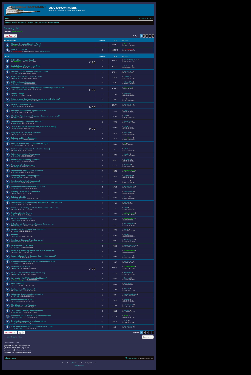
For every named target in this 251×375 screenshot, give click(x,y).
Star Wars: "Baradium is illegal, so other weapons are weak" (35, 116)
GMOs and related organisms (23, 82)
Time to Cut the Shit (19, 49)
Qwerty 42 (16, 307)
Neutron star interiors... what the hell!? (26, 77)
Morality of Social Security (22, 213)
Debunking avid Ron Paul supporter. (26, 176)
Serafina (126, 197)
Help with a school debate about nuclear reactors (31, 316)
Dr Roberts (16, 161)
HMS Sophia (17, 268)
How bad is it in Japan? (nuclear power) (27, 240)
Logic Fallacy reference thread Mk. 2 (25, 66)
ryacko (126, 148)
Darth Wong (17, 61)
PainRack (127, 132)
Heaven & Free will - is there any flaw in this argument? (33, 256)
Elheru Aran (127, 121)
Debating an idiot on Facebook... (24, 138)
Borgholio (127, 93)
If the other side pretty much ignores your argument (32, 326)
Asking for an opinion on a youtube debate (28, 111)
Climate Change (17, 94)
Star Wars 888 (17, 317)
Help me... (15, 235)
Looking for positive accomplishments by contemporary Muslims (37, 88)
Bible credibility (17, 284)
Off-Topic (38, 46)
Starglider (127, 154)
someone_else (17, 188)
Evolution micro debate (20, 267)
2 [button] (144, 36)
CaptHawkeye (17, 177)
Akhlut (126, 207)
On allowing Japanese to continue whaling (28, 321)
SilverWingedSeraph (130, 245)
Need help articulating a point (23, 165)
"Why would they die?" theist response (27, 310)
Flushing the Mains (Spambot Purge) (26, 44)
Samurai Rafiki (17, 312)
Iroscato (15, 236)
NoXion (15, 134)
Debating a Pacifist (18, 197)
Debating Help (12, 28)
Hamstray (127, 278)
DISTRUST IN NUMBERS (21, 104)
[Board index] (26, 9)
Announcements (45, 51)
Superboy (16, 263)
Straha (126, 321)
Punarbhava (17, 290)
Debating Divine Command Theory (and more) (29, 71)
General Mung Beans (130, 60)
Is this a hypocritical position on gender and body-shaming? (35, 99)
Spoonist (126, 202)
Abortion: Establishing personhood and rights (30, 143)
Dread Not (16, 145)
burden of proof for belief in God (24, 289)
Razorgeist (16, 166)
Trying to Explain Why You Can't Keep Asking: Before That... (35, 208)
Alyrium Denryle (17, 31)
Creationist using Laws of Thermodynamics (28, 229)
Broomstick (128, 87)
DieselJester (17, 140)
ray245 (15, 323)
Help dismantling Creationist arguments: (27, 121)
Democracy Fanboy (19, 101)
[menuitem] (7, 18)
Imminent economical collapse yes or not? (28, 186)
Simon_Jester (128, 71)
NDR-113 (16, 285)
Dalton (15, 46)
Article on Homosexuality (21, 219)
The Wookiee (17, 51)
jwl (124, 99)
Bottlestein (16, 301)
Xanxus (15, 231)
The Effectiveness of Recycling (23, 305)
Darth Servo (127, 66)
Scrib (14, 193)
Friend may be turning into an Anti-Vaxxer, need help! (32, 251)
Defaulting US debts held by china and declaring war (32, 224)
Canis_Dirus (17, 73)
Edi (125, 143)
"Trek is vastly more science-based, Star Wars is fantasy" (34, 127)
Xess (125, 116)
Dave (14, 215)
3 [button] (147, 36)
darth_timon (17, 123)
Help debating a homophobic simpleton (27, 170)
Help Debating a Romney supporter (25, 160)
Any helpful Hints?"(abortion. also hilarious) (29, 278)
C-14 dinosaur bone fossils (22, 245)
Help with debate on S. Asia (22, 300)
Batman (126, 234)
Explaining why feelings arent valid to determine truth (33, 261)
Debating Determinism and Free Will (25, 192)
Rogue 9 (15, 117)
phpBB (72, 362)
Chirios (15, 150)
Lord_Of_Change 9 (19, 199)
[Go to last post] (129, 44)
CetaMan (126, 76)
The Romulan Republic (20, 89)
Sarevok (126, 299)
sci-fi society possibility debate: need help (28, 273)
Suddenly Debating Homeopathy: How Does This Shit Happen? (36, 202)
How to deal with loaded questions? (25, 181)
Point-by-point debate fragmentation (25, 154)
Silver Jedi (16, 128)
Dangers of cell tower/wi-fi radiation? (26, 133)
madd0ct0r (127, 110)
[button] (153, 36)
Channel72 (16, 156)
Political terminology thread (22, 60)
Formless (16, 183)
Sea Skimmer (128, 138)
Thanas (126, 126)
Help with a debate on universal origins (27, 294)
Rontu (15, 112)
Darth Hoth (127, 283)
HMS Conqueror (129, 186)
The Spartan (17, 220)
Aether (15, 95)
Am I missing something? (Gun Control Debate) (30, 149)
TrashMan (16, 106)
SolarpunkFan (17, 78)
